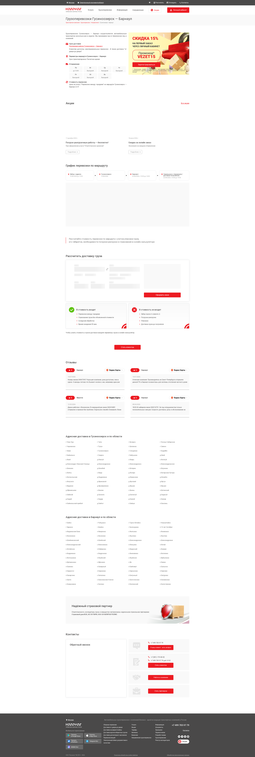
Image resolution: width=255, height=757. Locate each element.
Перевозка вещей (109, 737)
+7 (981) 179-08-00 (157, 657)
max (188, 737)
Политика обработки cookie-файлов (126, 755)
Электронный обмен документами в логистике (115, 741)
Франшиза (158, 730)
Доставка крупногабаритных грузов (115, 732)
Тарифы (134, 730)
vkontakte (179, 737)
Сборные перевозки (110, 725)
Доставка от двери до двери (113, 727)
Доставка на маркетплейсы (112, 730)
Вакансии (135, 735)
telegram (182, 737)
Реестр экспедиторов (162, 740)
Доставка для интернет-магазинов (115, 735)
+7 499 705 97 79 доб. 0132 (160, 660)
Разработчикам (160, 735)
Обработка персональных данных (178, 755)
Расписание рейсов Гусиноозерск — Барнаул (85, 46)
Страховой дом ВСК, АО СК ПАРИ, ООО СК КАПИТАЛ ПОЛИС (94, 614)
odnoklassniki (185, 737)
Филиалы (135, 732)
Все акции (185, 103)
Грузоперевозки (105, 10)
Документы (159, 727)
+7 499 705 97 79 (156, 643)
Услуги (90, 10)
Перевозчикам (160, 732)
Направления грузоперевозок (141, 737)
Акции (134, 727)
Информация (122, 10)
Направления (138, 10)
